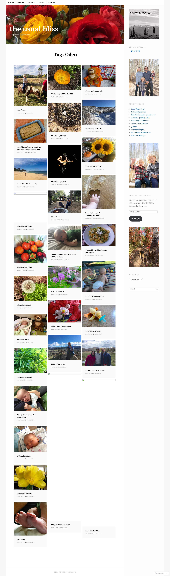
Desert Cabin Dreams (139, 123)
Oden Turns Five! (138, 109)
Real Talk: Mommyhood (94, 296)
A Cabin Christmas (138, 112)
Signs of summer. (57, 292)
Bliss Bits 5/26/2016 (92, 331)
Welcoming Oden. (23, 456)
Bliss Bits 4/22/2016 (24, 377)
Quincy (134, 126)
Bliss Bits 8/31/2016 (24, 226)
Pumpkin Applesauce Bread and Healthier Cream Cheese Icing (29, 148)
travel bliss (51, 2)
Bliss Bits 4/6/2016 (92, 531)
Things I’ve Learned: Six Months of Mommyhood (63, 255)
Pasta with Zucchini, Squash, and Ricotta (96, 251)
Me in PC (42, 2)
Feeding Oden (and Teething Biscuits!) (92, 214)
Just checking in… (138, 129)
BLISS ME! (136, 218)
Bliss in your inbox (140, 195)
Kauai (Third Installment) (27, 184)
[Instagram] (136, 51)
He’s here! (21, 539)
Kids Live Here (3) (138, 135)
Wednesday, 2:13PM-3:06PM (62, 94)
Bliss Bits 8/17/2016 (24, 267)
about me (11, 2)
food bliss (31, 2)
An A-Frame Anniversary (141, 132)
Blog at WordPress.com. (65, 572)
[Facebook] (131, 51)
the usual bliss (34, 28)
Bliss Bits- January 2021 (140, 118)
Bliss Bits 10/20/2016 (93, 166)
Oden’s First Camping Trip (61, 326)
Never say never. (23, 339)
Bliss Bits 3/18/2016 (24, 494)
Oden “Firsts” (22, 110)
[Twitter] (134, 51)
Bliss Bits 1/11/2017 (58, 136)
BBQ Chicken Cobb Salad (60, 525)
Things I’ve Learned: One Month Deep (26, 416)
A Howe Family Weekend (94, 370)
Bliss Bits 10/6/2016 (58, 182)
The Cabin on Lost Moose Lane (143, 115)
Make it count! (56, 217)
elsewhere (21, 2)
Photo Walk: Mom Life (94, 91)
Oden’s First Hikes (58, 364)
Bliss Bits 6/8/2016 (24, 305)
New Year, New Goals (93, 129)
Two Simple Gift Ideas (139, 120)
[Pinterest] (139, 51)
